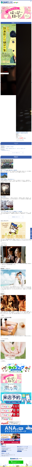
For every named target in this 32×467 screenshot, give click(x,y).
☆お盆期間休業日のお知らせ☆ (5, 150)
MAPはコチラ (4, 451)
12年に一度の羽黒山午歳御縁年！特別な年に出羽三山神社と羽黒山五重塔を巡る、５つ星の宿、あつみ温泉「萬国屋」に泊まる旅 (8, 71)
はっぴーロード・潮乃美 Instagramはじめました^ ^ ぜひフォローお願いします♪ (13, 148)
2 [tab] (14, 21)
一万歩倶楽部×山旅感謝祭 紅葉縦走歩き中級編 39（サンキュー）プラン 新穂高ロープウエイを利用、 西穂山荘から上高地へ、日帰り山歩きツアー (23, 71)
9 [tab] (20, 141)
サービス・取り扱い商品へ (4, 338)
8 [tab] (19, 141)
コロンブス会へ (3, 266)
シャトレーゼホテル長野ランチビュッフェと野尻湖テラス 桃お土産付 (11, 211)
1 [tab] (13, 21)
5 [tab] (18, 21)
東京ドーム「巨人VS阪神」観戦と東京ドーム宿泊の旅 (9, 170)
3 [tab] (12, 141)
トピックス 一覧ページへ (16, 152)
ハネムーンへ (3, 291)
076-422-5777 (21, 449)
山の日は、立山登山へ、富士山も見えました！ (8, 179)
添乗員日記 (16, 157)
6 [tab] (16, 141)
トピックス (16, 143)
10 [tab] (21, 141)
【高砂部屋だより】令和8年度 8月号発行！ (7, 146)
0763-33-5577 (5, 449)
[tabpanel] (16, 13)
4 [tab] (17, 21)
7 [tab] (17, 141)
